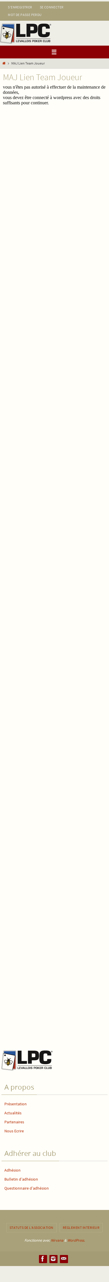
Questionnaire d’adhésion (26, 1188)
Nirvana (57, 1240)
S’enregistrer (20, 7)
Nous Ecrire (14, 1131)
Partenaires (14, 1122)
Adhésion (12, 1170)
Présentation (15, 1103)
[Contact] (63, 1259)
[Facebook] (43, 1259)
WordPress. (76, 1240)
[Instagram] (53, 1259)
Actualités (13, 1113)
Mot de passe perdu (25, 14)
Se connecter (52, 7)
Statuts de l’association (31, 1227)
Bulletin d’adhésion (21, 1179)
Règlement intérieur (81, 1227)
